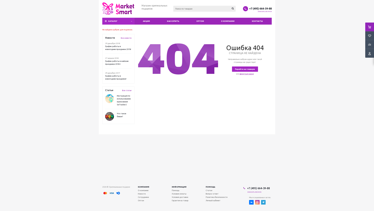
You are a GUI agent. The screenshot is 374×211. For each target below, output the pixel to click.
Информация (179, 187)
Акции (146, 21)
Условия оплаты (179, 194)
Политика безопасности (216, 197)
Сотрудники (143, 197)
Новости (142, 194)
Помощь (210, 187)
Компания (143, 187)
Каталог (112, 21)
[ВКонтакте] (251, 202)
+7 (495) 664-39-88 (260, 8)
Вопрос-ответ (212, 194)
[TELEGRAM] (263, 202)
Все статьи (126, 90)
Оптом (200, 21)
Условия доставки (180, 197)
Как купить (173, 21)
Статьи (209, 190)
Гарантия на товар (180, 200)
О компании (227, 21)
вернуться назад (247, 74)
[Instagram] (257, 202)
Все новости (126, 38)
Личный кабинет (213, 200)
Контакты (257, 21)
